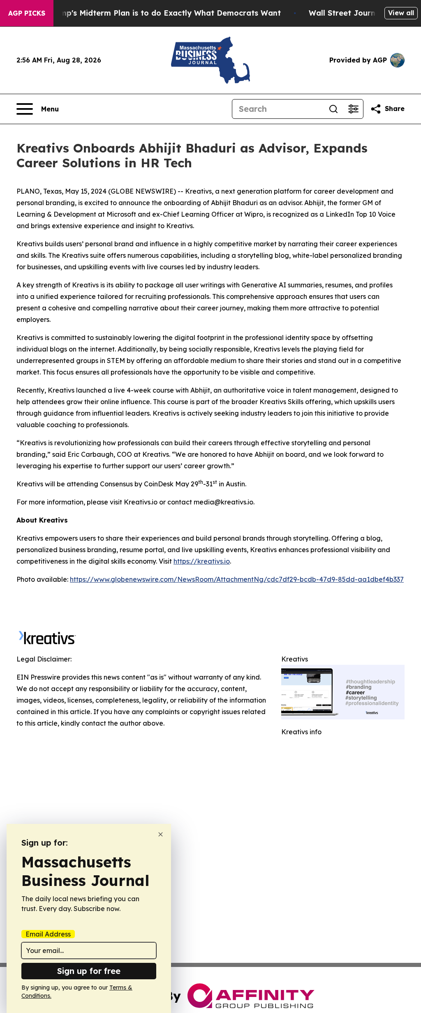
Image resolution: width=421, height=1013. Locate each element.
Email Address (48, 934)
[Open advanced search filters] (353, 108)
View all (401, 13)
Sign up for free (88, 971)
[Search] (333, 108)
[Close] (160, 834)
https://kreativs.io (201, 561)
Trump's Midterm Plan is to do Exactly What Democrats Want (164, 13)
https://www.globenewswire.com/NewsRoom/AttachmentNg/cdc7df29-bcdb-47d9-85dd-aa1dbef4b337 (237, 579)
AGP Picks (26, 13)
